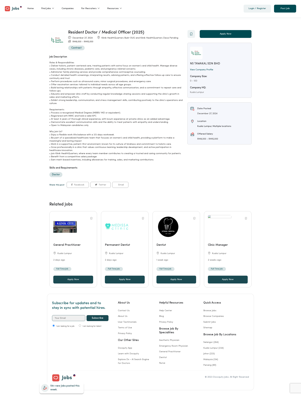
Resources (113, 8)
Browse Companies (213, 316)
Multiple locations (222, 126)
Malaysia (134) (210, 359)
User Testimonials (127, 322)
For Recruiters (89, 8)
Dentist (161, 245)
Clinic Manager (218, 245)
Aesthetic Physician (169, 340)
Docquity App (125, 348)
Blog (161, 316)
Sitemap (207, 328)
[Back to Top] (288, 392)
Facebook (78, 185)
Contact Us (124, 310)
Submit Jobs (209, 322)
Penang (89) (209, 365)
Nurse (162, 363)
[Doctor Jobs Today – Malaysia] (13, 8)
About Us (122, 316)
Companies (68, 8)
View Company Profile (201, 70)
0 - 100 (193, 81)
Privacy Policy (125, 333)
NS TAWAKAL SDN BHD (205, 63)
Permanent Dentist (117, 245)
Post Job (285, 8)
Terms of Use (125, 328)
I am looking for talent (92, 326)
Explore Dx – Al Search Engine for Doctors (133, 361)
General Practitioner (67, 245)
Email (121, 185)
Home (30, 8)
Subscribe (97, 318)
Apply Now (225, 34)
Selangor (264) (211, 342)
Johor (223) (209, 354)
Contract (76, 48)
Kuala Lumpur (197, 92)
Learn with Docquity (128, 354)
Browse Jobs (209, 310)
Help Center (165, 310)
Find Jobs (46, 8)
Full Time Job (62, 269)
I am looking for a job (65, 326)
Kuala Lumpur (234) (213, 348)
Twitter (102, 185)
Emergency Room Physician (173, 346)
